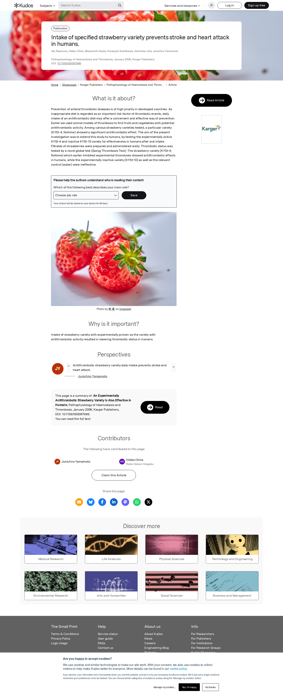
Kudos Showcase (203, 652)
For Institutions (201, 643)
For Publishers (201, 638)
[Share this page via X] (148, 502)
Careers (150, 643)
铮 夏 (112, 308)
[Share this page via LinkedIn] (114, 502)
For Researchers (202, 634)
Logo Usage (59, 643)
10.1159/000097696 (69, 63)
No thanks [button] (210, 687)
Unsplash (125, 308)
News (148, 638)
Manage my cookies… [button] (165, 687)
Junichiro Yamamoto (92, 376)
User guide (105, 638)
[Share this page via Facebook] (102, 502)
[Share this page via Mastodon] (125, 502)
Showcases (69, 84)
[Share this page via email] (79, 502)
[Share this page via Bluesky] (90, 502)
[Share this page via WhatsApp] (137, 502)
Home (54, 84)
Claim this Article (113, 475)
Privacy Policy (60, 638)
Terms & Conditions (65, 634)
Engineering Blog (156, 648)
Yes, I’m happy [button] (189, 687)
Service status (108, 634)
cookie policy (178, 668)
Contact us (105, 648)
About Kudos (153, 634)
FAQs (101, 643)
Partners (150, 652)
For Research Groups (206, 648)
